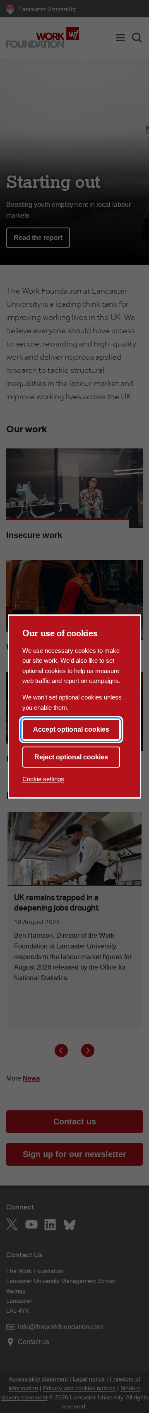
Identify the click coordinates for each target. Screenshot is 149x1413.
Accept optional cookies (71, 729)
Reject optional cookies (71, 757)
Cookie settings (43, 778)
